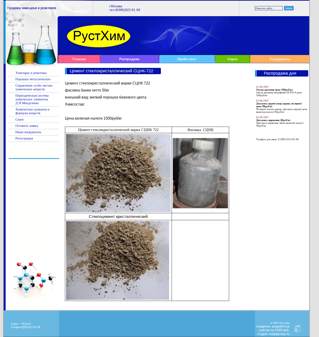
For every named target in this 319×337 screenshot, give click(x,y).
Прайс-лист (186, 59)
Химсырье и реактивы (30, 73)
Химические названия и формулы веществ (32, 111)
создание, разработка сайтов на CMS (273, 328)
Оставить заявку (26, 126)
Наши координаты (28, 132)
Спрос (232, 59)
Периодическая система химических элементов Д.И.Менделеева (32, 99)
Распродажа (129, 59)
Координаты (280, 59)
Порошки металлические (32, 79)
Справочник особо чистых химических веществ (34, 87)
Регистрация (24, 138)
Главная (79, 59)
